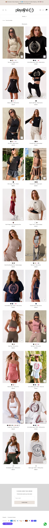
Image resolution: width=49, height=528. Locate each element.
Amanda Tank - (36, 143)
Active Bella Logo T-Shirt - (35, 62)
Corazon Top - (36, 305)
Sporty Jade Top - (35, 102)
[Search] (5, 10)
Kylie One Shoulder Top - (13, 265)
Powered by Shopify (12, 517)
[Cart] (45, 10)
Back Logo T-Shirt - (36, 467)
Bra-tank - (13, 62)
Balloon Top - (13, 102)
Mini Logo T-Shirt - (13, 183)
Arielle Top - (13, 427)
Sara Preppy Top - (13, 224)
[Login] (43, 10)
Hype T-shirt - (36, 224)
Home (4, 20)
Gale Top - (13, 346)
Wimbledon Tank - (13, 467)
